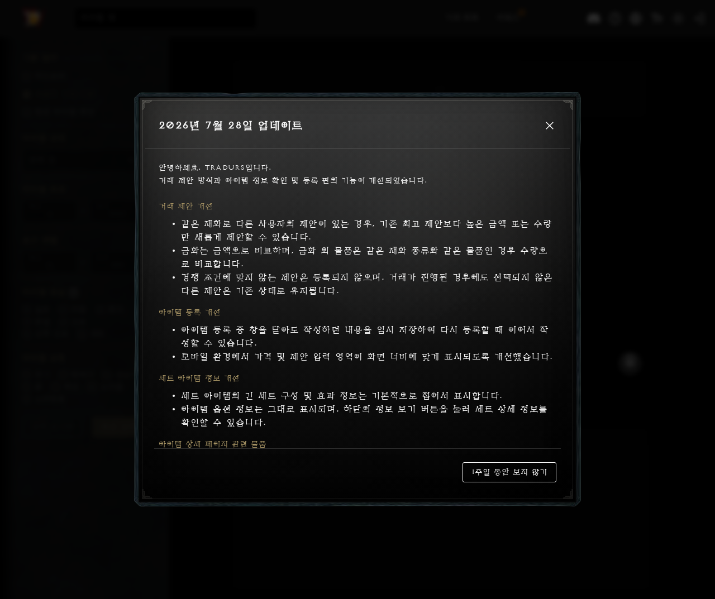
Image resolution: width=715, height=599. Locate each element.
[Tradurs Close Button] (549, 126)
